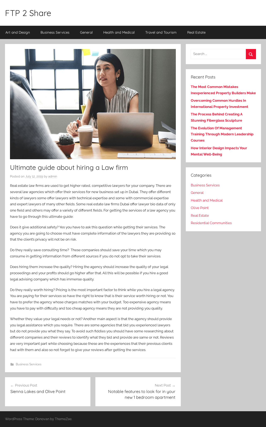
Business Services (55, 32)
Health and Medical (119, 32)
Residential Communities (211, 223)
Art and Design (17, 32)
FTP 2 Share (28, 13)
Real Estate (196, 32)
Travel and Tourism (161, 32)
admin (52, 176)
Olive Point (200, 208)
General (86, 32)
